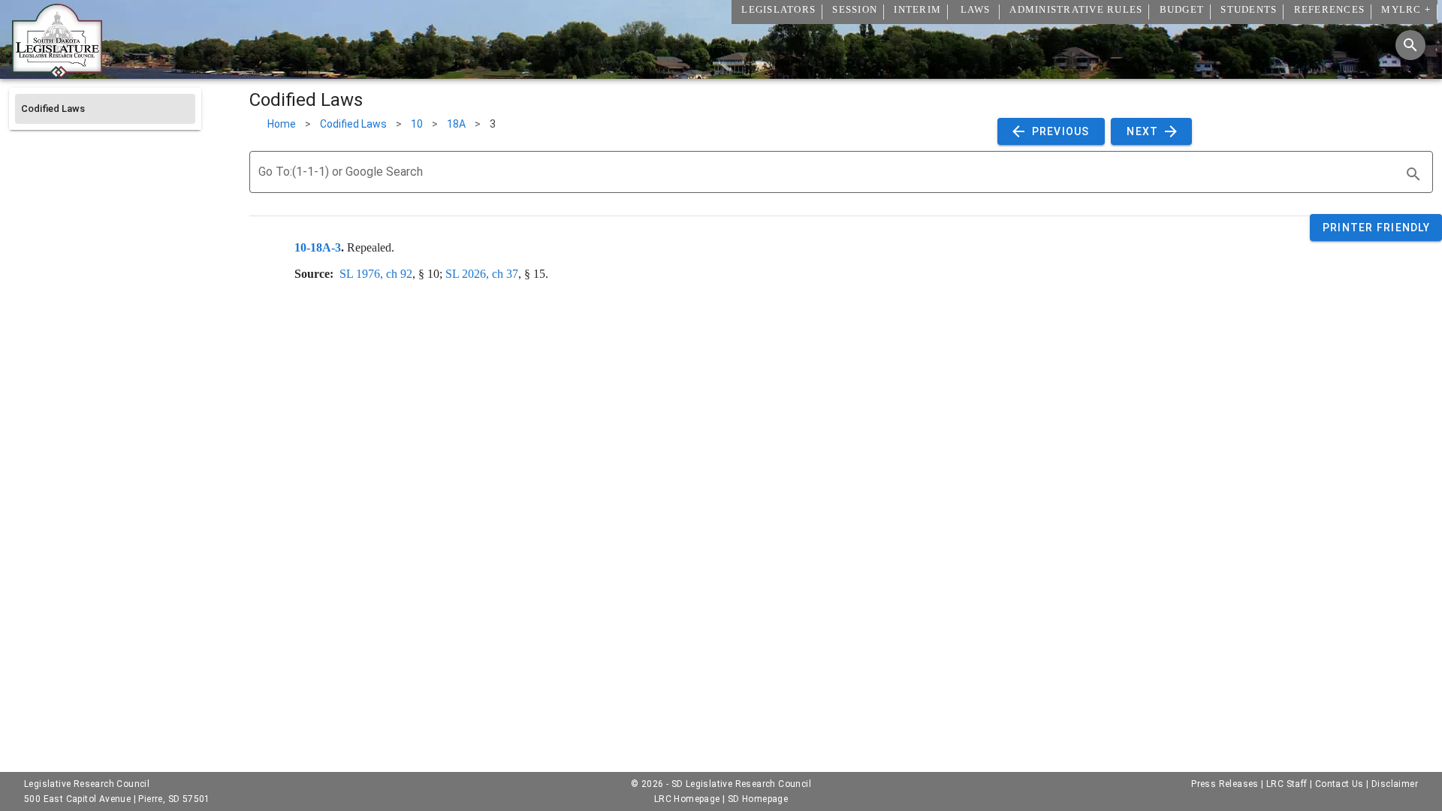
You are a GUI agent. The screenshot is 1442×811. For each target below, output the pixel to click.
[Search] (1410, 45)
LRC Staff (1287, 784)
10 (417, 124)
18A (456, 124)
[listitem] (105, 109)
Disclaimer (1394, 784)
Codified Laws (353, 124)
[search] (1413, 174)
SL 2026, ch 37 (481, 273)
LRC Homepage (687, 799)
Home (281, 124)
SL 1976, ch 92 (375, 273)
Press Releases (1225, 784)
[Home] (57, 72)
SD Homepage (758, 799)
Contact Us (1339, 784)
